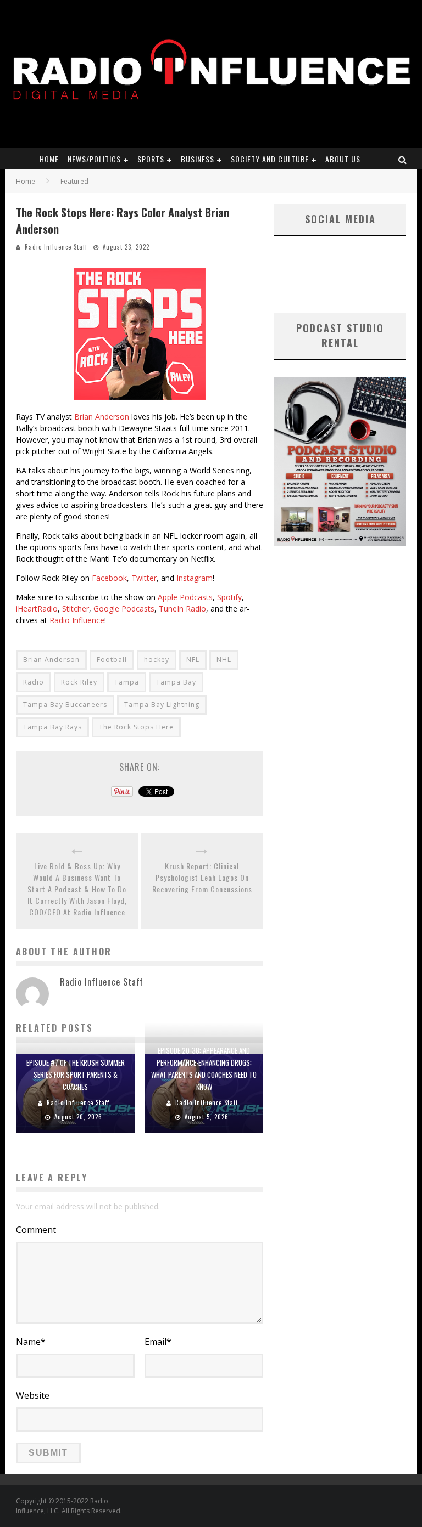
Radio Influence (76, 620)
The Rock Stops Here (136, 727)
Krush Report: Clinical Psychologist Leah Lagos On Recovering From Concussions (202, 877)
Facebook (109, 578)
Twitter (144, 578)
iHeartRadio (37, 608)
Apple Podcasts (185, 597)
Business (197, 159)
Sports (150, 159)
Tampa (126, 682)
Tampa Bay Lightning (161, 704)
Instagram (194, 578)
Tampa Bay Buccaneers (65, 704)
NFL (192, 659)
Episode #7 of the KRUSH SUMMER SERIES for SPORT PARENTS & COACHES (75, 1074)
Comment (36, 1230)
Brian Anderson (101, 416)
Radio (33, 682)
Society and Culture (270, 159)
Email (158, 1342)
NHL (223, 659)
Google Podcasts (123, 608)
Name (31, 1342)
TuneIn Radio (182, 608)
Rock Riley (79, 682)
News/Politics (94, 159)
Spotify (229, 597)
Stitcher (75, 608)
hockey (156, 659)
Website (32, 1395)
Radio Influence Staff (56, 246)
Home (49, 159)
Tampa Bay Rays (52, 727)
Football (112, 659)
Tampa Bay (176, 682)
